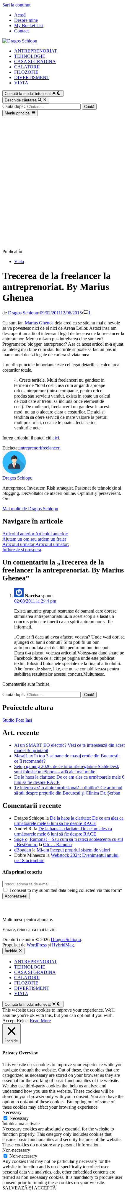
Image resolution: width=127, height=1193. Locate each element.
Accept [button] (9, 1020)
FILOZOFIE (26, 72)
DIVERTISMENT (31, 77)
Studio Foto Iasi (17, 720)
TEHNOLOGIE (29, 56)
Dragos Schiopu (23, 312)
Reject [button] (23, 1020)
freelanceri (51, 447)
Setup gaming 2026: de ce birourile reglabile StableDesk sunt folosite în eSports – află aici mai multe (66, 769)
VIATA (21, 82)
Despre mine (26, 20)
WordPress (37, 944)
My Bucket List (28, 25)
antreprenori (30, 447)
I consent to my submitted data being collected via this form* (65, 890)
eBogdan (22, 849)
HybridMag (63, 944)
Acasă (20, 14)
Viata (19, 261)
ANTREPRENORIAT (35, 50)
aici (56, 437)
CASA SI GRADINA (35, 61)
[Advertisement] (63, 182)
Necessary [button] (12, 1112)
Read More (40, 1020)
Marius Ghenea (39, 322)
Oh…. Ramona (57, 844)
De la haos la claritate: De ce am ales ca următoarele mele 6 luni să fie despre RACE (68, 820)
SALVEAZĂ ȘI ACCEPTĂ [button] (29, 1187)
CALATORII (27, 66)
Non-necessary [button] (16, 1150)
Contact (21, 30)
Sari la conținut (16, 4)
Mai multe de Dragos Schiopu (30, 508)
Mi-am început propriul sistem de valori (73, 849)
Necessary (19, 1118)
